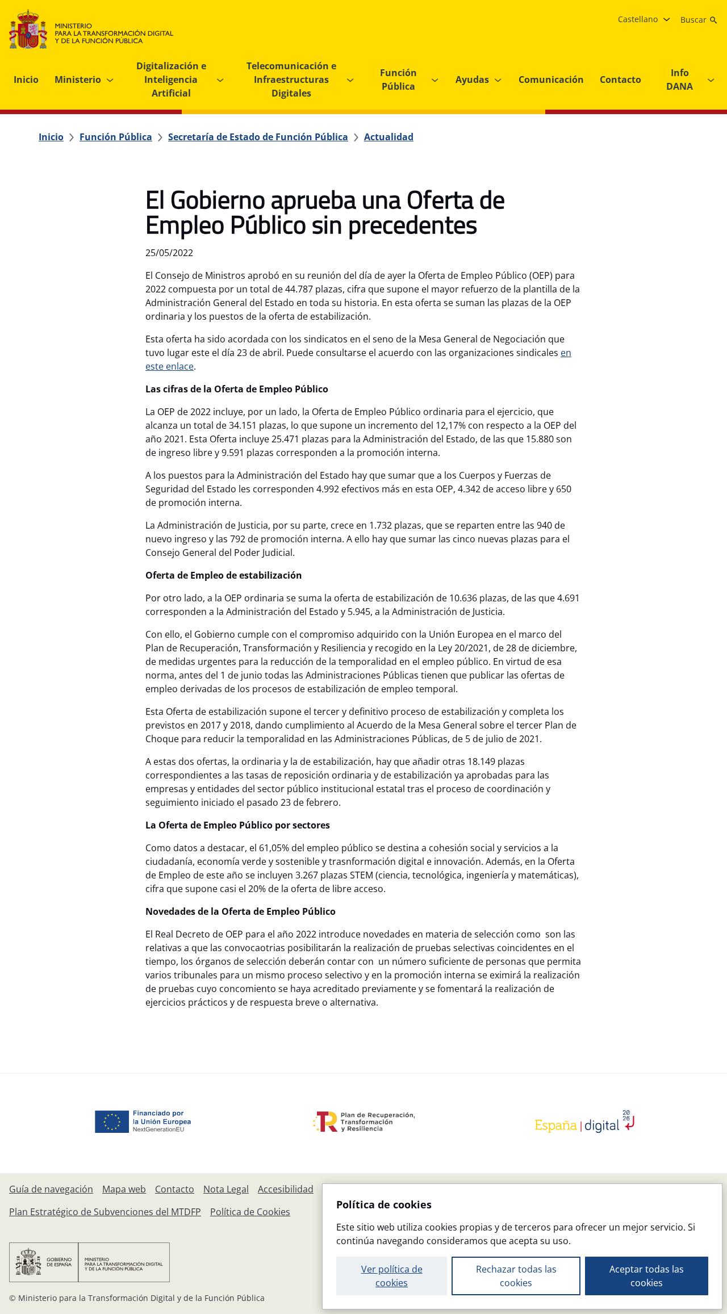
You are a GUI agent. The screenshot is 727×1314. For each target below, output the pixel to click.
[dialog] (522, 1246)
